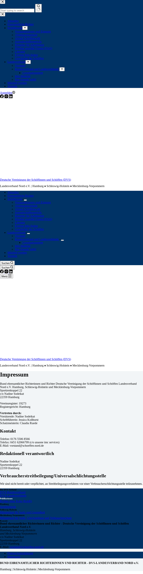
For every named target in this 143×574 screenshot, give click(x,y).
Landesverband (16, 232)
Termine (12, 256)
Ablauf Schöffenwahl (27, 209)
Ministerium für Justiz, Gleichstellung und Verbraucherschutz (36, 518)
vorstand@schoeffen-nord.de (27, 547)
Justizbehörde (8, 506)
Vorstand (20, 235)
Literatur (20, 222)
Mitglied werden (17, 252)
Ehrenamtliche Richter (20, 195)
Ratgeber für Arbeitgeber (29, 215)
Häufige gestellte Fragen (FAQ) (33, 219)
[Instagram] (6, 97)
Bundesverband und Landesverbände (37, 239)
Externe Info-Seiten (26, 225)
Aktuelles (13, 192)
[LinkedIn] (11, 97)
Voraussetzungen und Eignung (33, 202)
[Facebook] (2, 97)
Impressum (13, 556)
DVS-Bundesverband (13, 492)
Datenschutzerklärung (20, 553)
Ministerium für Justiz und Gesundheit (22, 512)
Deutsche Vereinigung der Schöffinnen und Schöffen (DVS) (35, 179)
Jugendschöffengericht (28, 212)
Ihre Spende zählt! (25, 249)
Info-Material (22, 245)
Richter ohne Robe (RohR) (16, 501)
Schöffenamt (14, 199)
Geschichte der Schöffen (29, 229)
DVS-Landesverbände (13, 495)
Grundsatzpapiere (32, 242)
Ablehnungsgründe (26, 205)
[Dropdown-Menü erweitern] (25, 200)
